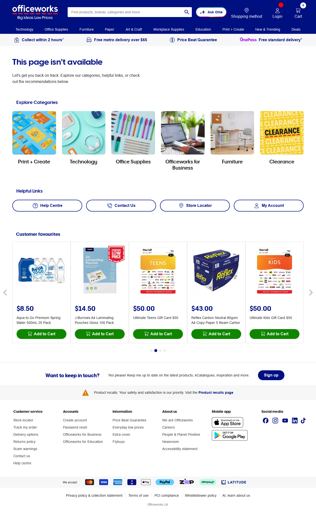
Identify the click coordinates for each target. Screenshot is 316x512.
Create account (75, 420)
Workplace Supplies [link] (168, 29)
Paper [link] (109, 29)
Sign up (271, 375)
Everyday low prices (128, 427)
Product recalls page (215, 392)
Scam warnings (25, 449)
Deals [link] (296, 29)
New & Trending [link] (267, 29)
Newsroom (170, 442)
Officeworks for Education (83, 442)
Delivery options (25, 434)
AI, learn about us (236, 495)
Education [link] (203, 29)
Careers (168, 427)
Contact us (21, 456)
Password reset (75, 427)
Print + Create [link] (233, 29)
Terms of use (138, 495)
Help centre (22, 463)
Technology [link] (24, 29)
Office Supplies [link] (56, 29)
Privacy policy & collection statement (94, 495)
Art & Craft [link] (134, 29)
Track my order (25, 427)
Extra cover (121, 434)
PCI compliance (167, 495)
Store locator (23, 420)
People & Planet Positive (181, 434)
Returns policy (24, 442)
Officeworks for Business (82, 434)
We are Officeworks (177, 420)
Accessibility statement (180, 449)
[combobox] (130, 12)
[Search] (186, 12)
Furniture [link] (86, 29)
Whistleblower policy (201, 495)
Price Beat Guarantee (129, 420)
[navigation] (24, 29)
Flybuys (119, 442)
